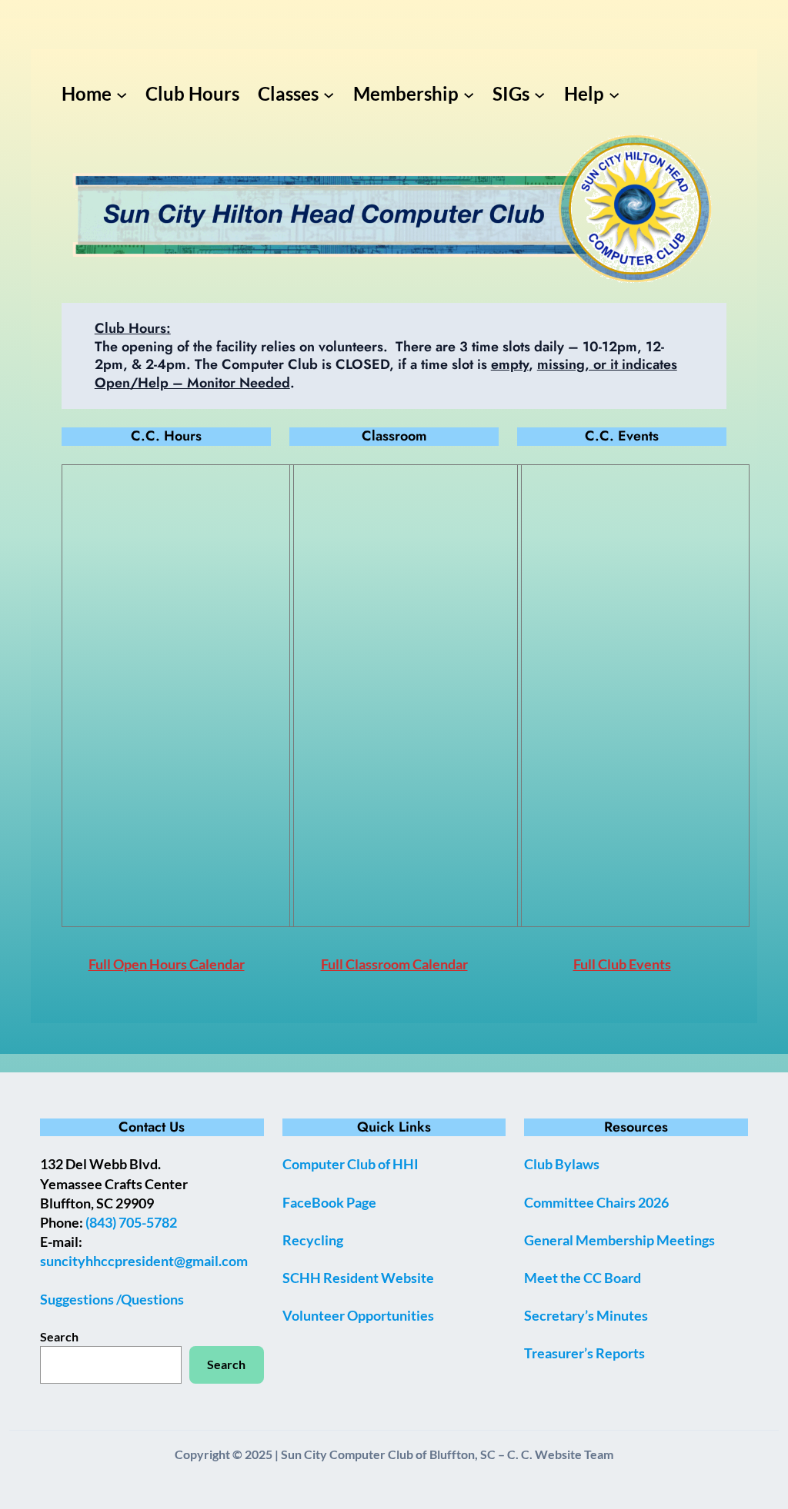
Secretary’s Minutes (586, 1315)
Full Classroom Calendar (394, 964)
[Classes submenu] (328, 93)
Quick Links (394, 1127)
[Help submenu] (614, 93)
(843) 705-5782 (131, 1222)
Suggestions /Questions (112, 1299)
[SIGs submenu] (539, 93)
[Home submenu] (121, 93)
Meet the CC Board (582, 1277)
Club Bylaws (561, 1163)
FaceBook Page (329, 1202)
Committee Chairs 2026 (596, 1202)
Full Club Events (622, 964)
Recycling (312, 1239)
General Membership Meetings (619, 1239)
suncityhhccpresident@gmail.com (144, 1260)
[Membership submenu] (468, 93)
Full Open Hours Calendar (166, 964)
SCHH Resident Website (358, 1277)
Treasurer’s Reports (584, 1352)
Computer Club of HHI (350, 1163)
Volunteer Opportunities (358, 1315)
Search (59, 1336)
